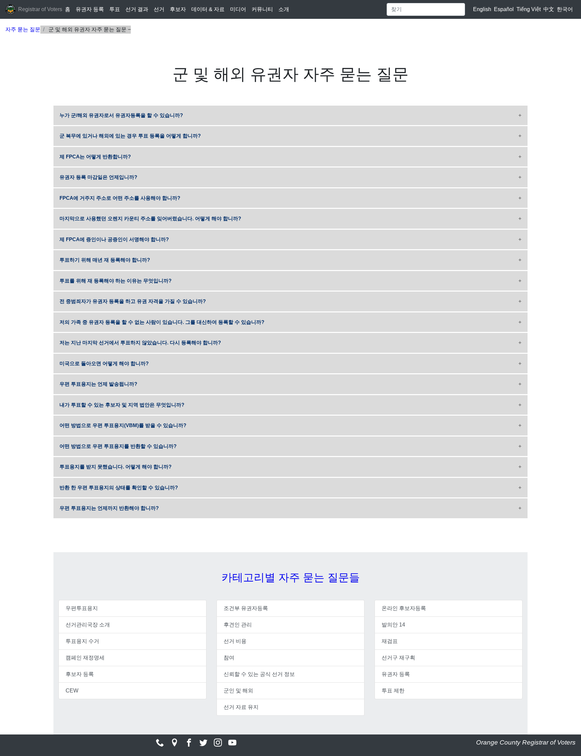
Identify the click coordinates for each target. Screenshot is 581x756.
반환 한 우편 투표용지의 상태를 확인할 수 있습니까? (119, 487)
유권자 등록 (90, 9)
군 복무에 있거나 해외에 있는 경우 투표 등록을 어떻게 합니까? (130, 136)
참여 (229, 657)
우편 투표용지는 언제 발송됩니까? (98, 384)
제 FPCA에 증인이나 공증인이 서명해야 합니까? (114, 239)
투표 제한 (393, 690)
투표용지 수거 (82, 641)
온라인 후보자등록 (404, 608)
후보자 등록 (80, 674)
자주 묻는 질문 (22, 29)
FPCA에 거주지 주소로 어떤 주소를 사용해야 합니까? (120, 198)
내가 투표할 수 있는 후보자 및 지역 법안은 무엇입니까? (122, 405)
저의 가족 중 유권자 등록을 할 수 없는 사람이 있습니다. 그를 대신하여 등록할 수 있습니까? (162, 322)
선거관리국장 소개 (88, 625)
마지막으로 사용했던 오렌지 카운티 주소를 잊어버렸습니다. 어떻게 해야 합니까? (150, 218)
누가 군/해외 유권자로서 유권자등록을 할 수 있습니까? (121, 115)
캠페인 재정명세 (85, 657)
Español (504, 9)
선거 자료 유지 (241, 707)
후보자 (178, 9)
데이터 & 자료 (208, 9)
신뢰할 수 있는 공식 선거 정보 (259, 674)
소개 (283, 9)
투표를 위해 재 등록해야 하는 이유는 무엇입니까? (115, 281)
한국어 (565, 9)
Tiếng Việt (528, 9)
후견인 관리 (238, 625)
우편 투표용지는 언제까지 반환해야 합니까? (109, 508)
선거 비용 (235, 641)
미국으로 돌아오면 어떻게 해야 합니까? (104, 363)
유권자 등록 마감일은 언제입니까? (98, 177)
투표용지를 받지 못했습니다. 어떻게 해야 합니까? (115, 466)
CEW (72, 690)
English (482, 9)
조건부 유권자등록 (246, 608)
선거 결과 (136, 9)
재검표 (390, 641)
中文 (548, 9)
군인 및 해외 (238, 690)
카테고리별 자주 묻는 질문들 (291, 577)
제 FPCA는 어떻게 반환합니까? (95, 156)
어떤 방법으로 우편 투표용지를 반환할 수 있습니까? (118, 446)
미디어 (238, 9)
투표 (114, 9)
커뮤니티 (262, 9)
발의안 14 (393, 625)
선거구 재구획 (398, 657)
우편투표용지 (82, 608)
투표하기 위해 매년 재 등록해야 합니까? (105, 260)
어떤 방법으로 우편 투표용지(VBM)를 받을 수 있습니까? (123, 425)
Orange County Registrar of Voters (526, 742)
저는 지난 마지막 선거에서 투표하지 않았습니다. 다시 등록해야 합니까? (140, 342)
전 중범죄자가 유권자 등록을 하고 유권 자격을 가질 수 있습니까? (133, 301)
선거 (159, 9)
